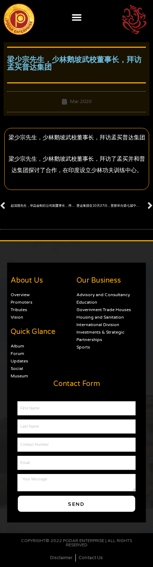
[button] (76, 17)
